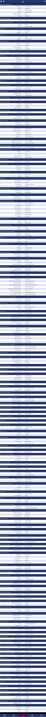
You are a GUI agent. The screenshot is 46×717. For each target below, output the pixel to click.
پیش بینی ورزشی (41, 716)
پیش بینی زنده (32, 716)
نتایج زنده (23, 716)
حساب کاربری (4, 716)
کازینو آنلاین (13, 716)
